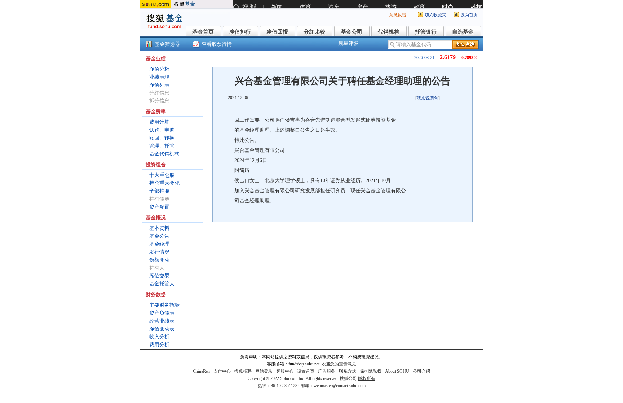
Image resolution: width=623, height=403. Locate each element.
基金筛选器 (167, 44)
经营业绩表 (161, 321)
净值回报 (277, 32)
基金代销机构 (164, 154)
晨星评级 (348, 43)
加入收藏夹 (435, 14)
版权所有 (366, 378)
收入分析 (159, 337)
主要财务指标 (164, 305)
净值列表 (159, 85)
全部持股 (159, 191)
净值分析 (159, 69)
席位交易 (159, 276)
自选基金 (463, 32)
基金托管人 (161, 283)
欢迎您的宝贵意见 (339, 364)
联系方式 (347, 371)
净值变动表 (161, 329)
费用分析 (159, 344)
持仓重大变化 (164, 183)
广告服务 (326, 371)
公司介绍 (421, 371)
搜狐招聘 (243, 371)
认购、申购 (161, 130)
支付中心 (222, 371)
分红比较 (314, 32)
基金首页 (203, 32)
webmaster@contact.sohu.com (340, 385)
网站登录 (264, 371)
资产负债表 (161, 313)
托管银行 (426, 32)
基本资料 (159, 228)
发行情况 (159, 252)
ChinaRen (201, 371)
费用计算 (159, 122)
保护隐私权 (370, 371)
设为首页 (469, 14)
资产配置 (159, 207)
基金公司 (351, 32)
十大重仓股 (161, 175)
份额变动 (159, 260)
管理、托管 (161, 146)
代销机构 (388, 32)
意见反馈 (397, 14)
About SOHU (397, 371)
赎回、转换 (161, 138)
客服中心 (284, 371)
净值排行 (240, 32)
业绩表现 (159, 77)
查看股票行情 (217, 44)
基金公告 (159, 236)
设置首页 (305, 371)
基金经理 (159, 244)
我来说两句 (427, 98)
